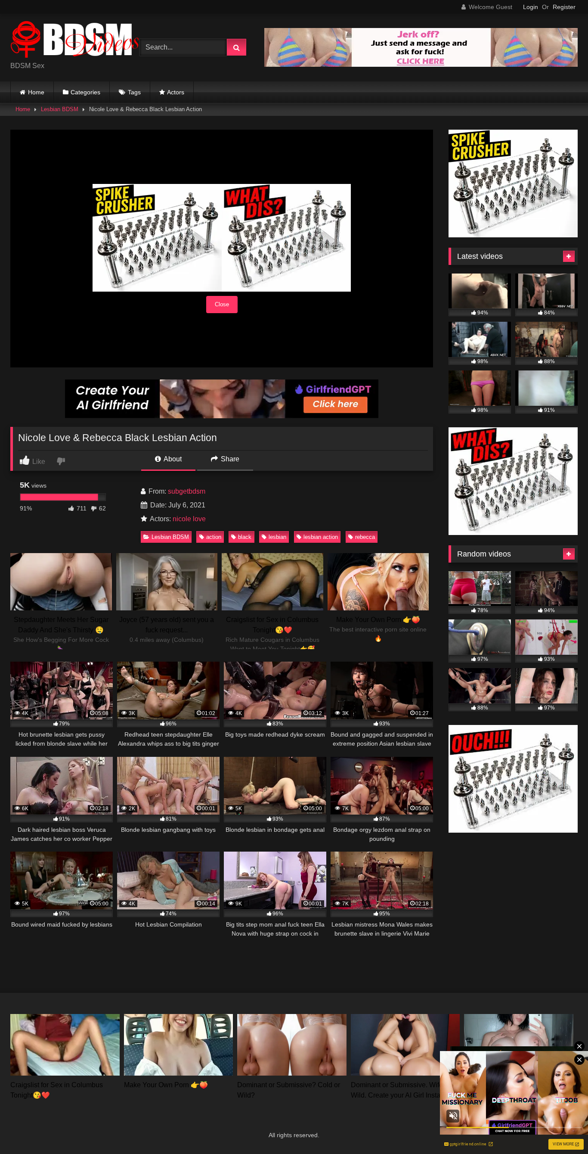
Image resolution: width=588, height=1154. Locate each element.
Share (229, 459)
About (172, 459)
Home (36, 92)
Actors (175, 92)
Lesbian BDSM (59, 109)
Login (530, 6)
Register (564, 6)
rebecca (365, 537)
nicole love (189, 519)
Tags (134, 92)
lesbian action (320, 537)
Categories (85, 92)
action (213, 537)
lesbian (277, 537)
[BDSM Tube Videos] (74, 41)
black (244, 537)
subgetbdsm (186, 491)
